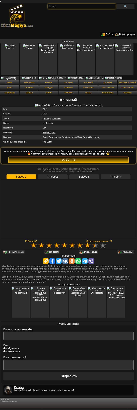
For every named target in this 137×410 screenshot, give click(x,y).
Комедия (49, 88)
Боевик (48, 82)
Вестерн (68, 82)
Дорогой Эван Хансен (78, 294)
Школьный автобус (124, 50)
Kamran (19, 387)
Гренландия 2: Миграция (48, 51)
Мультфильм (108, 88)
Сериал (29, 93)
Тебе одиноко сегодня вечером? (116, 296)
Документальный (127, 82)
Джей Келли (67, 48)
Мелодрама (88, 88)
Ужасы (88, 93)
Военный (88, 82)
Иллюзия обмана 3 (86, 50)
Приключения (127, 88)
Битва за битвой (105, 48)
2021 (45, 109)
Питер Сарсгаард (91, 137)
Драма (10, 88)
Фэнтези (127, 93)
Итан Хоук (77, 137)
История (29, 88)
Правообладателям (9, 401)
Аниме (10, 82)
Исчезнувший (21, 293)
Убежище (29, 48)
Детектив (107, 82)
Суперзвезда (97, 293)
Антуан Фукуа (49, 132)
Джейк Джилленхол (52, 137)
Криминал (68, 88)
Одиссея (10, 48)
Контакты (5, 399)
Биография (29, 82)
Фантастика (107, 93)
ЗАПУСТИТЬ (69, 159)
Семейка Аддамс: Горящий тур (40, 298)
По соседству (59, 293)
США (45, 114)
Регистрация (127, 34)
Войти (109, 34)
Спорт (49, 93)
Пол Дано (66, 137)
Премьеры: (68, 41)
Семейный (10, 93)
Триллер (68, 93)
